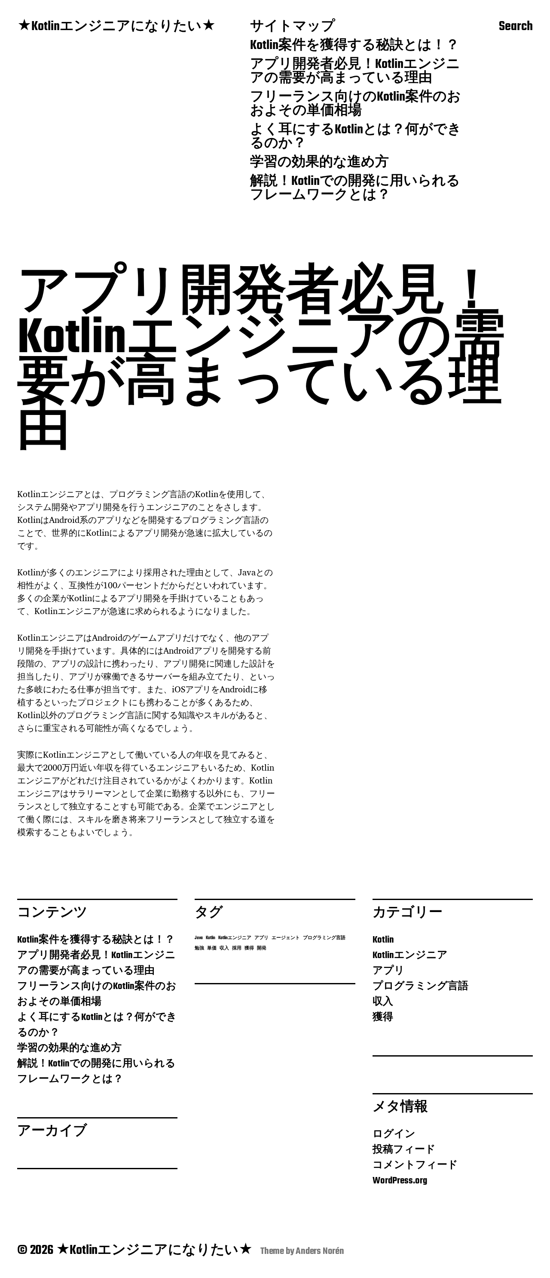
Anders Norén (320, 1251)
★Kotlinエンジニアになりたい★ (116, 27)
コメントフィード (415, 1165)
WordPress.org (400, 1181)
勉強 (199, 948)
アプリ (261, 938)
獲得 (249, 948)
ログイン (394, 1134)
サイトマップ (292, 27)
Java (199, 938)
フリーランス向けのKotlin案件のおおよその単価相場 (355, 104)
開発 (261, 948)
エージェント (286, 938)
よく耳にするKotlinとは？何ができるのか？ (355, 137)
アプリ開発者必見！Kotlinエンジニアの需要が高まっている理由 (355, 72)
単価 (212, 948)
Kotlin (210, 938)
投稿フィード (404, 1150)
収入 (224, 948)
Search (516, 27)
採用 (236, 948)
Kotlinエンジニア (234, 938)
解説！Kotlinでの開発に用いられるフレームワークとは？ (355, 189)
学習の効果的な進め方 (319, 163)
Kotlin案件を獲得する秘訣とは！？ (354, 46)
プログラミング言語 (324, 938)
